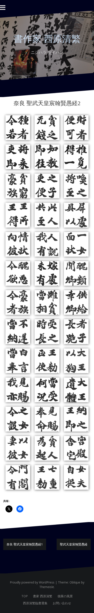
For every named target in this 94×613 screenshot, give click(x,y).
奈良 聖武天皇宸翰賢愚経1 (25, 544)
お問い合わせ (62, 603)
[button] (17, 127)
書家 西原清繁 (42, 596)
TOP (24, 596)
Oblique (75, 582)
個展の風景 (65, 596)
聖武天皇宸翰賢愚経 (73, 544)
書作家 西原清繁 (47, 39)
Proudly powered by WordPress (32, 582)
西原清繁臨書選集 (35, 603)
